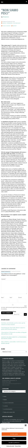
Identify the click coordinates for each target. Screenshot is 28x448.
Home (4, 396)
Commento (3, 279)
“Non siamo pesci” (9, 11)
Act (2, 2)
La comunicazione (7, 409)
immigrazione (10, 23)
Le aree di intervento (8, 402)
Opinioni (14, 25)
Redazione (6, 17)
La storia (5, 406)
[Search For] (25, 314)
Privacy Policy (18, 446)
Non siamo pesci (16, 23)
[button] (25, 425)
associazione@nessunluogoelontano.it (11, 383)
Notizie (5, 399)
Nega (14, 438)
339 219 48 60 (5, 385)
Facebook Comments (15, 271)
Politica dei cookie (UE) (9, 412)
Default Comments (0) (5, 271)
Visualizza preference (14, 442)
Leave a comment (6, 25)
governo (4, 23)
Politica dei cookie (10, 446)
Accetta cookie (14, 434)
